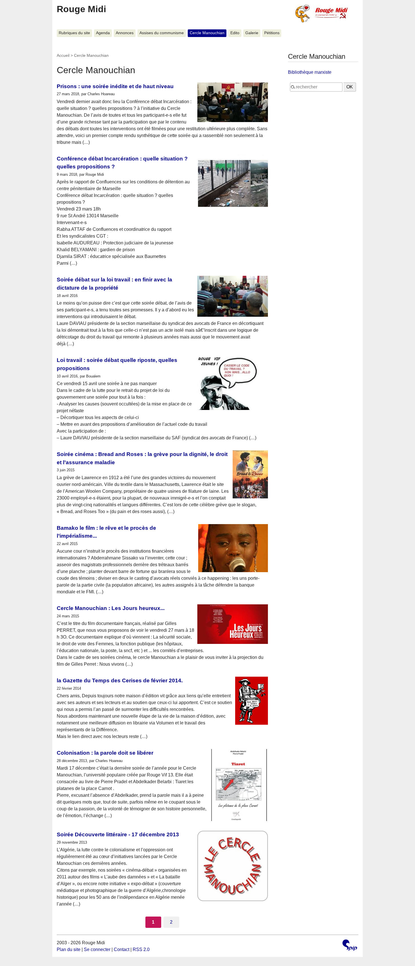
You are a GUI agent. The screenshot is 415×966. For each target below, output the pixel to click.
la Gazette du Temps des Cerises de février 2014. (120, 680)
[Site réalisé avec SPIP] (349, 945)
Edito (234, 33)
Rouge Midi (81, 9)
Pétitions (271, 33)
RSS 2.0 (141, 949)
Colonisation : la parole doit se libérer (105, 753)
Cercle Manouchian (207, 33)
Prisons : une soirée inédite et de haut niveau (115, 86)
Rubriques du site (74, 33)
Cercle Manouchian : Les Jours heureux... (111, 608)
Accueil (63, 55)
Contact (121, 949)
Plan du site (68, 949)
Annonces (125, 33)
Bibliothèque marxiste (309, 72)
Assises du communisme (161, 33)
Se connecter (97, 949)
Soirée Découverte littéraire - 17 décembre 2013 (118, 834)
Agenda (103, 33)
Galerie (251, 33)
